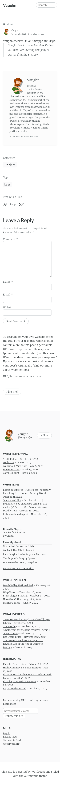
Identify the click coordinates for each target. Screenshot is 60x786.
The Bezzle (9, 626)
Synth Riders (10, 459)
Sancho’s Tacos (11, 602)
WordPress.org (11, 743)
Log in (6, 733)
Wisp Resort (10, 592)
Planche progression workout (19, 681)
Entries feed (10, 736)
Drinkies (9, 165)
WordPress (38, 771)
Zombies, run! (11, 473)
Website (8, 307)
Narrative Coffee (12, 599)
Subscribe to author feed (25, 136)
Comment (10, 239)
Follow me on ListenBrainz (18, 568)
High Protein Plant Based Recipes (22, 667)
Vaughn (9, 5)
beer (7, 184)
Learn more (9, 703)
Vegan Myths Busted (14, 688)
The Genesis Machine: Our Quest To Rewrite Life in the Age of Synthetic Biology (23, 644)
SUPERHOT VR (11, 469)
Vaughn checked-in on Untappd (23, 41)
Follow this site (14, 716)
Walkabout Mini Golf (15, 466)
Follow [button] (44, 435)
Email (8, 294)
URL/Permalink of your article (22, 376)
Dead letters (10, 510)
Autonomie (31, 775)
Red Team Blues (12, 636)
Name (8, 281)
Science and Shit (12, 500)
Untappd (11, 204)
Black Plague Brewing (15, 595)
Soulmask (8, 462)
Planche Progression (14, 664)
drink (10, 23)
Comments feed (12, 740)
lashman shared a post (15, 514)
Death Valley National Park (18, 585)
